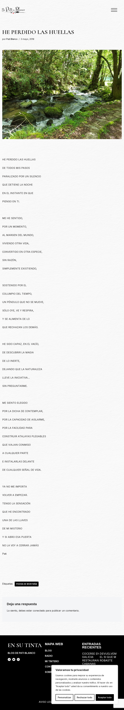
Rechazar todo (84, 697)
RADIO (49, 655)
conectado (39, 610)
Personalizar (64, 697)
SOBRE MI (50, 671)
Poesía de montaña (26, 584)
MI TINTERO (52, 661)
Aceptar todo (105, 697)
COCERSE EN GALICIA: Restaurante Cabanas (92, 658)
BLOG (48, 650)
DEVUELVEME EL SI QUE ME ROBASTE (109, 657)
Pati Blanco (12, 39)
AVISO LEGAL (47, 701)
